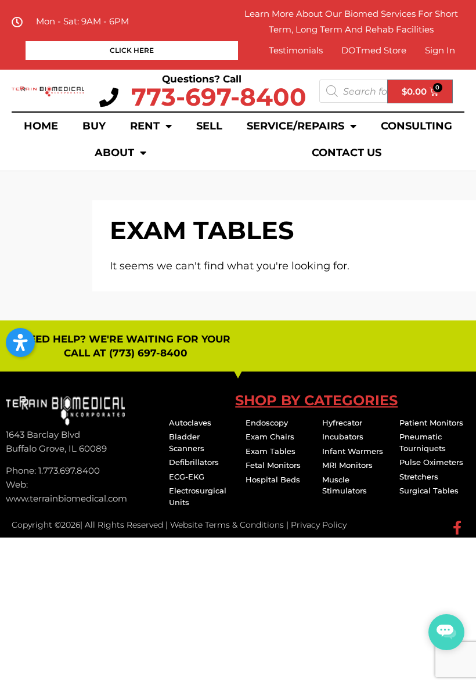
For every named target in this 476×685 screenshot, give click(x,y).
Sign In (440, 50)
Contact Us (346, 152)
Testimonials (296, 50)
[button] (20, 342)
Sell (209, 126)
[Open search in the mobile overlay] (386, 91)
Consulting (416, 126)
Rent (145, 126)
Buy (94, 126)
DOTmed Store (373, 50)
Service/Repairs (295, 126)
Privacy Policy (319, 525)
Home (41, 126)
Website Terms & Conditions (227, 525)
